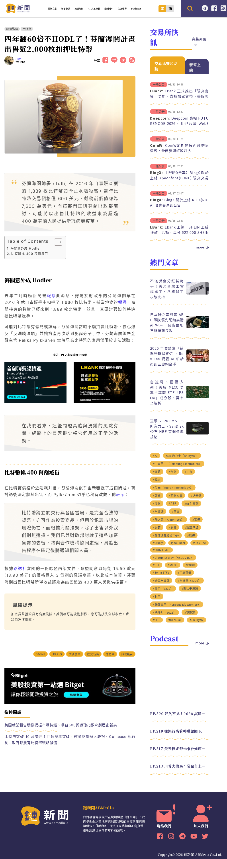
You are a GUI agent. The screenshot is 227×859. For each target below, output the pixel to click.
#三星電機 (184, 572)
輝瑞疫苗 (127, 654)
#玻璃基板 (191, 527)
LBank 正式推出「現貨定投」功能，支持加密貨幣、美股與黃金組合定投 (179, 96)
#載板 (191, 535)
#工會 (188, 471)
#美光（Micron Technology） (173, 487)
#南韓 (157, 471)
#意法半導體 (189, 588)
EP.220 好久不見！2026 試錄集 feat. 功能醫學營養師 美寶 (179, 713)
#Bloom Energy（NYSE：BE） (173, 557)
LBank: (156, 90)
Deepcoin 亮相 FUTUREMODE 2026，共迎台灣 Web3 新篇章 (179, 123)
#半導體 (158, 511)
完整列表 (199, 39)
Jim (18, 59)
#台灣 (173, 471)
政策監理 (12, 29)
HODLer (57, 654)
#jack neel (178, 543)
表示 (120, 494)
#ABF (172, 503)
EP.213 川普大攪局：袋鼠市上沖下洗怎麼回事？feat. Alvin (179, 766)
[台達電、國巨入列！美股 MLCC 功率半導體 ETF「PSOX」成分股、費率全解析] (197, 397)
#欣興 (173, 527)
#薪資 (157, 495)
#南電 (176, 511)
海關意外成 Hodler (25, 248)
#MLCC (173, 565)
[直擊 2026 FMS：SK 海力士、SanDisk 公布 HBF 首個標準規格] (197, 433)
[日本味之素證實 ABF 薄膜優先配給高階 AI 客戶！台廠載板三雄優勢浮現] (197, 327)
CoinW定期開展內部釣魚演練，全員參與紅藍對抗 (179, 148)
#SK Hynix (197, 620)
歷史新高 (93, 654)
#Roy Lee (199, 543)
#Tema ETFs (161, 572)
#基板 (196, 519)
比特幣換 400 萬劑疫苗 (29, 254)
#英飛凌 (189, 612)
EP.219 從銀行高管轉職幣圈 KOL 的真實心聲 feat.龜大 (179, 731)
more (200, 247)
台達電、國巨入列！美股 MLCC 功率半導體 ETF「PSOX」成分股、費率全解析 (167, 392)
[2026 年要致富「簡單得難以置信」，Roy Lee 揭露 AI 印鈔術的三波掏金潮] (197, 361)
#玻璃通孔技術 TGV (166, 535)
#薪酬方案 (176, 495)
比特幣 (26, 29)
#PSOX (190, 565)
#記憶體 (195, 495)
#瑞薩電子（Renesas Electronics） (177, 604)
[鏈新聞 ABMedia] (17, 12)
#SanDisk (175, 620)
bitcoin (40, 654)
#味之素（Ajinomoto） (168, 519)
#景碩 (157, 527)
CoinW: (157, 145)
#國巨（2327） (163, 588)
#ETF (156, 565)
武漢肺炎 (74, 654)
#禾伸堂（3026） (164, 612)
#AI (155, 455)
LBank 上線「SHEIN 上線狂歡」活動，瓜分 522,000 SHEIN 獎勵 (179, 232)
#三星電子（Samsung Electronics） (177, 463)
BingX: (156, 172)
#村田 (157, 596)
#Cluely (158, 543)
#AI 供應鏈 (191, 503)
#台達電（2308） (189, 580)
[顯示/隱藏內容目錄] (56, 242)
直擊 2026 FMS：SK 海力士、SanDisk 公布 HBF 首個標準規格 (167, 428)
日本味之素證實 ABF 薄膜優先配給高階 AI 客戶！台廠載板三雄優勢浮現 (167, 322)
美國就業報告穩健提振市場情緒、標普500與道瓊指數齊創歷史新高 (60, 725)
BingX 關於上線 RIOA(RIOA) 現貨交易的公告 (179, 202)
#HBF (156, 620)
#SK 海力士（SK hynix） (182, 456)
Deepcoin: (160, 118)
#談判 (157, 503)
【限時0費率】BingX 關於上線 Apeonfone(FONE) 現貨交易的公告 (179, 178)
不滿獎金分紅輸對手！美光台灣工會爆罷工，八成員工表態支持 (167, 288)
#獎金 (157, 479)
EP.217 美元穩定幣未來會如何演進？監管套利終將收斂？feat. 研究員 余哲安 (179, 748)
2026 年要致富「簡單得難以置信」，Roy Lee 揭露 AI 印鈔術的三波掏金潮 (167, 356)
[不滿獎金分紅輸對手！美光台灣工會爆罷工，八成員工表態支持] (197, 293)
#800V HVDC (161, 550)
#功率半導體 (161, 580)
